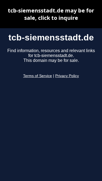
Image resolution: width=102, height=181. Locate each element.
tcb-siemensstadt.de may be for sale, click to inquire (51, 14)
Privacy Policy (67, 76)
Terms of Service (37, 76)
